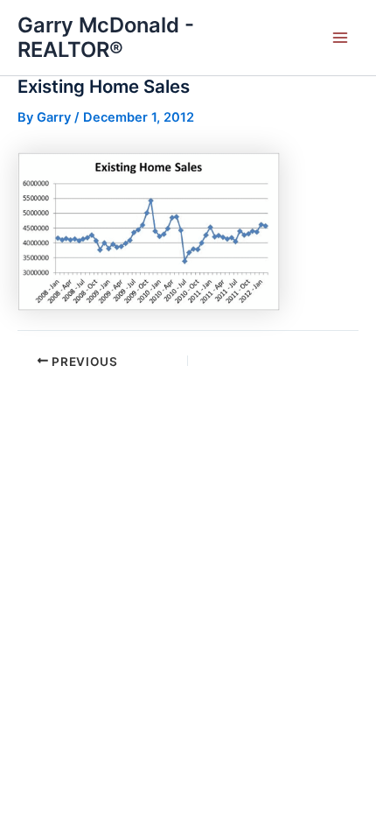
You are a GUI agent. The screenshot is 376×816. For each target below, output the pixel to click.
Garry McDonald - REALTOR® (105, 37)
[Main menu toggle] (340, 37)
